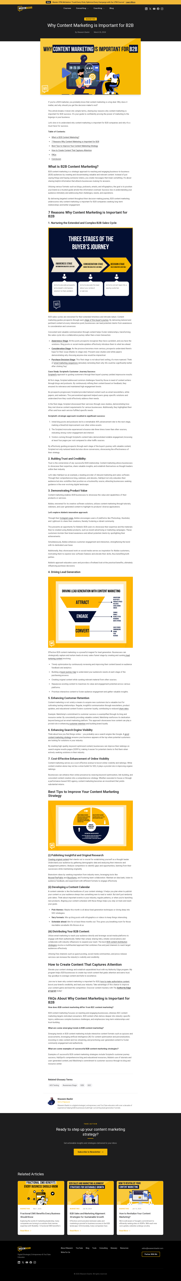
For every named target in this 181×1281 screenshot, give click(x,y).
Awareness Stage (70, 1085)
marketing (90, 19)
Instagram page (66, 518)
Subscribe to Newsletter (89, 1152)
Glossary (114, 1248)
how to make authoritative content (114, 981)
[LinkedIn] (146, 9)
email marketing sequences (66, 363)
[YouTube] (154, 9)
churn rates (124, 708)
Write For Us (65, 1252)
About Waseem (67, 1248)
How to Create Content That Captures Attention (72, 150)
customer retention (77, 724)
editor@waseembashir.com (152, 1248)
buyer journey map (68, 672)
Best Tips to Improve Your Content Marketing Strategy (75, 146)
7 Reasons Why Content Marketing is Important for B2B (75, 141)
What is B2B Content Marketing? (65, 137)
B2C (89, 1085)
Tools (94, 1248)
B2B (82, 1085)
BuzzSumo (72, 878)
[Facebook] (158, 9)
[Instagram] (162, 9)
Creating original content (58, 859)
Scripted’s (52, 374)
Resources (124, 1248)
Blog (87, 1248)
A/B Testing (54, 1085)
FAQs (54, 155)
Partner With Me (151, 1254)
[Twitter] (150, 9)
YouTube (79, 1248)
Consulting (103, 1248)
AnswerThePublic (55, 878)
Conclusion (56, 159)
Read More (24, 1231)
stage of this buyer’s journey (96, 320)
